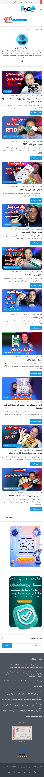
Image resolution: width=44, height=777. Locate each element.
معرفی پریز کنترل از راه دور (31, 189)
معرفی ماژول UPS (34, 360)
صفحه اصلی (37, 30)
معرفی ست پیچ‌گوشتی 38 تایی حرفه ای (25, 453)
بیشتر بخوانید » (36, 112)
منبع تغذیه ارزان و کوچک (31, 317)
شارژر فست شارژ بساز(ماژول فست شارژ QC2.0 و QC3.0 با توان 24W (22, 100)
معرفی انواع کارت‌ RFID (32, 144)
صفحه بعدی (8, 517)
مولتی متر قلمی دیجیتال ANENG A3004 (25, 496)
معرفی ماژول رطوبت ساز (32, 232)
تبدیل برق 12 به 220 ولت (31, 274)
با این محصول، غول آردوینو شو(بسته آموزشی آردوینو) (23, 406)
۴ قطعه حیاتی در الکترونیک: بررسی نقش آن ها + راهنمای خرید (21, 2)
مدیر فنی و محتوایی (22, 47)
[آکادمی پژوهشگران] (28, 9)
